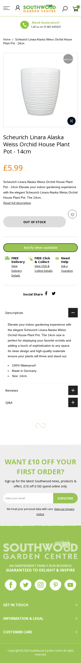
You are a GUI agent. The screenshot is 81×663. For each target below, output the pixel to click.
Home (7, 39)
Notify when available (40, 248)
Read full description (17, 203)
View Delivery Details (16, 270)
